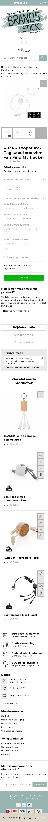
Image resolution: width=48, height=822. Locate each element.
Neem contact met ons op (16, 311)
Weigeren (41, 818)
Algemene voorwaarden (13, 743)
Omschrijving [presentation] (23, 334)
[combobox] (20, 58)
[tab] (24, 327)
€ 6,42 (11, 562)
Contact (5, 716)
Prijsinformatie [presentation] (24, 327)
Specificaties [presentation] (24, 342)
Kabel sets (6, 70)
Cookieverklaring (9, 747)
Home (4, 67)
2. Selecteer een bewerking (21, 198)
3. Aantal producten (17, 257)
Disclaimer (6, 754)
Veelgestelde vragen (11, 731)
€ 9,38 (11, 619)
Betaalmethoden (9, 723)
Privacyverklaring (9, 751)
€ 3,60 (11, 504)
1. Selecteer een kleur (18, 179)
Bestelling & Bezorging (12, 720)
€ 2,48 (11, 443)
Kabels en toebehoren (24, 67)
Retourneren (7, 727)
